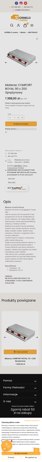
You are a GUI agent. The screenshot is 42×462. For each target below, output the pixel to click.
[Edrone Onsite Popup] (21, 231)
